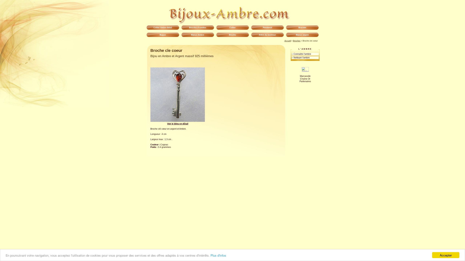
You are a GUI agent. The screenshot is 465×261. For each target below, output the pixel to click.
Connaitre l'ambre (302, 54)
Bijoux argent (302, 35)
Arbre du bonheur (267, 35)
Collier (232, 27)
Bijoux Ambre (197, 35)
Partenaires (305, 81)
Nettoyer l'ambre (302, 57)
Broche (232, 35)
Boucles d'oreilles (197, 27)
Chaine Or (305, 79)
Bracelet (302, 27)
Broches (296, 41)
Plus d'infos (218, 255)
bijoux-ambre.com (232, 12)
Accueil (287, 41)
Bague (163, 35)
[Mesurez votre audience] (305, 71)
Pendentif (267, 27)
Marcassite (305, 76)
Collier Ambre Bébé (162, 27)
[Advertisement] (237, 92)
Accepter (446, 255)
